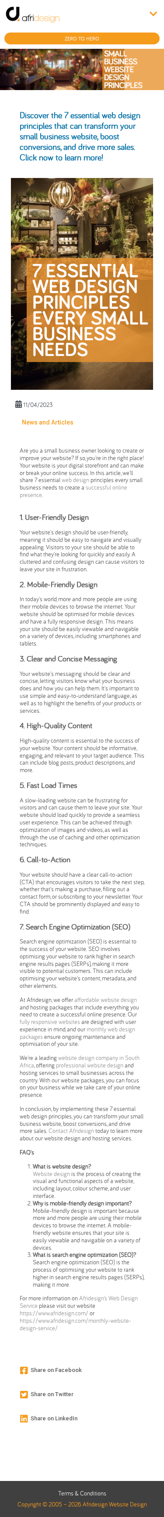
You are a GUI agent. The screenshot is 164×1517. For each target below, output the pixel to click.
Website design (52, 1174)
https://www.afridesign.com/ (54, 1313)
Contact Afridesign (71, 1131)
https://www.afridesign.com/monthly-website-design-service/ (75, 1324)
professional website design (89, 1065)
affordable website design (105, 1000)
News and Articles (47, 422)
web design (75, 480)
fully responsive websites (50, 1022)
